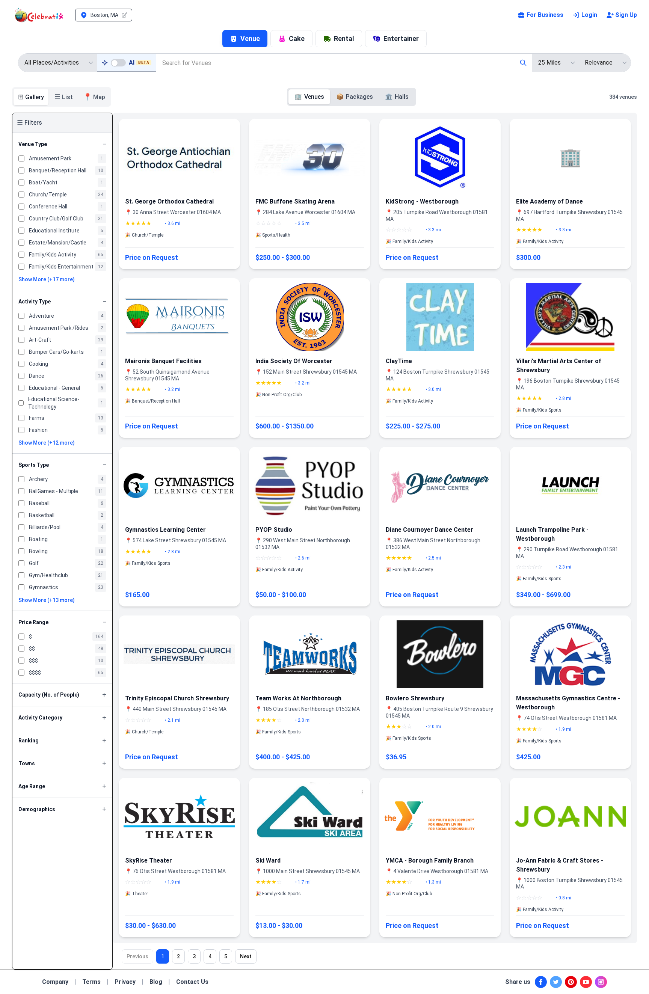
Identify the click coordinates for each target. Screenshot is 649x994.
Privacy (125, 981)
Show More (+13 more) (46, 600)
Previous (137, 956)
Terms (91, 981)
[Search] (523, 62)
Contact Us (192, 981)
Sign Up (626, 14)
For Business (545, 14)
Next (246, 956)
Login (589, 14)
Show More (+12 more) (46, 443)
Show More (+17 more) (46, 279)
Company (55, 981)
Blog (155, 981)
